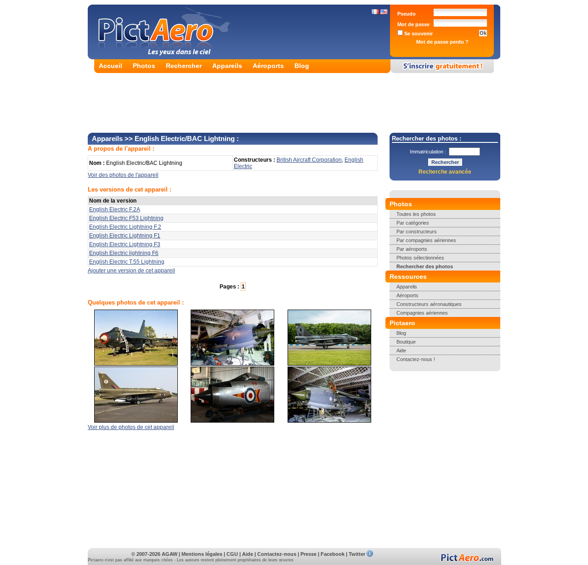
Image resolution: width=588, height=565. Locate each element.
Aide (401, 350)
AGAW (169, 554)
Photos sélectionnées (420, 257)
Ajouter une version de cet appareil (131, 270)
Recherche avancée (444, 172)
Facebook (333, 554)
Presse (308, 554)
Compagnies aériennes (422, 313)
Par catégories (412, 223)
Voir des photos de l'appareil (123, 175)
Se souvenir (418, 33)
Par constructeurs (416, 231)
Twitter (357, 554)
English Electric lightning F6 (123, 253)
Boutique (406, 342)
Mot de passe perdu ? (442, 42)
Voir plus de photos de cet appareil (131, 427)
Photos (144, 65)
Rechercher (184, 65)
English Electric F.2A (114, 209)
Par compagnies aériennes (426, 240)
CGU (232, 554)
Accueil (110, 65)
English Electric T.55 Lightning (126, 262)
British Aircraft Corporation (309, 160)
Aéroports (268, 65)
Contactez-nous (276, 554)
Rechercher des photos (424, 266)
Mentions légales (201, 554)
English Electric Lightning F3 (124, 244)
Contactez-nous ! (415, 359)
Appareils (227, 65)
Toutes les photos (416, 214)
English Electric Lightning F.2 (125, 227)
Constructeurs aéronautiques (429, 304)
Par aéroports (411, 249)
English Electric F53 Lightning (126, 218)
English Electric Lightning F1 (124, 235)
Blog (301, 65)
